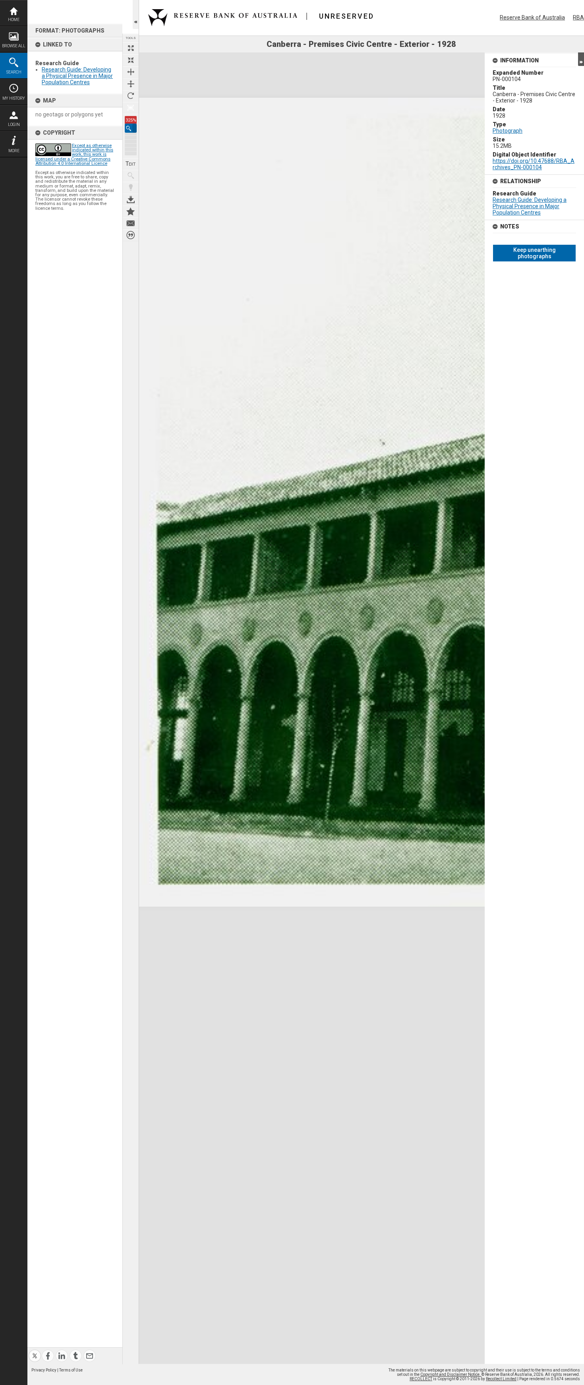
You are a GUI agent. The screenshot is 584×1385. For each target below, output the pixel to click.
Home (13, 19)
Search (13, 72)
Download (131, 199)
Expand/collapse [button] (581, 59)
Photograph (507, 131)
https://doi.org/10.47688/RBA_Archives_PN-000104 (533, 164)
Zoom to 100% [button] (131, 108)
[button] (131, 128)
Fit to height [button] (131, 84)
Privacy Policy (43, 1370)
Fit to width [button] (131, 72)
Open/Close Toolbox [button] (136, 14)
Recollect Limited (501, 1379)
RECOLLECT (421, 1379)
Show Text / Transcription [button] (131, 164)
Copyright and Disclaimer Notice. (451, 1374)
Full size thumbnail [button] (131, 48)
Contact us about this (131, 223)
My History (13, 98)
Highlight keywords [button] (131, 187)
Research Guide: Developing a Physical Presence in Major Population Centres (77, 75)
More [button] (13, 151)
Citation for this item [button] (131, 235)
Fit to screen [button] (131, 60)
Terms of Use (71, 1370)
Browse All (13, 46)
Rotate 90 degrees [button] (131, 96)
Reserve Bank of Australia (532, 17)
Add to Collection (131, 211)
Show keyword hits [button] (131, 176)
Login (14, 124)
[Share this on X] (35, 1351)
